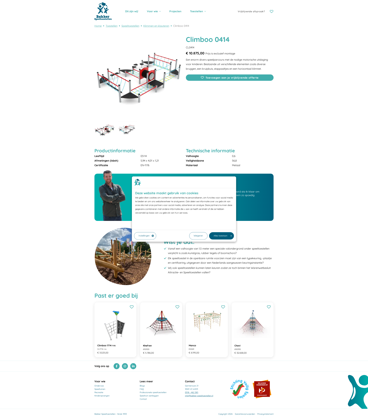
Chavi (237, 345)
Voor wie (152, 11)
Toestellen (196, 11)
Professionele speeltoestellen (153, 392)
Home (98, 26)
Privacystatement (265, 414)
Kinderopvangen (102, 395)
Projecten (175, 11)
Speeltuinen (99, 389)
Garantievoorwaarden (245, 414)
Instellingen (144, 235)
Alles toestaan (220, 235)
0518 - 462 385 (191, 392)
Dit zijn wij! (131, 11)
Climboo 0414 (181, 26)
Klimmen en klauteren (156, 26)
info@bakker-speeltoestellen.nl (199, 395)
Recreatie (98, 392)
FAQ (142, 389)
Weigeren (198, 235)
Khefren (147, 345)
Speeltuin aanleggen (149, 395)
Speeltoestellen (130, 26)
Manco (192, 345)
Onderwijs (99, 385)
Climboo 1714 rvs (106, 345)
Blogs (142, 385)
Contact (143, 399)
